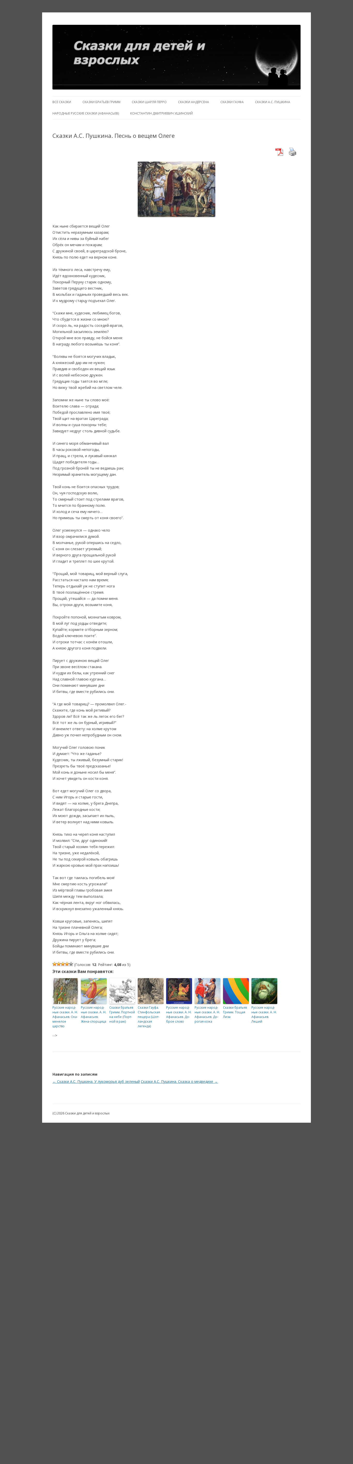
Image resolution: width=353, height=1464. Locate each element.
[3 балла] (63, 964)
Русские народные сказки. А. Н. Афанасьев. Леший (264, 1014)
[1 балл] (54, 964)
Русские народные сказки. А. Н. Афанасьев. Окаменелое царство (65, 1016)
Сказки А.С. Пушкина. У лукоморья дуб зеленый (96, 1081)
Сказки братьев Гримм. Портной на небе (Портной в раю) (122, 1014)
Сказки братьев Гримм (101, 102)
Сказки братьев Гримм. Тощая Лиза (235, 1012)
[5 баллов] (71, 964)
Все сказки (61, 102)
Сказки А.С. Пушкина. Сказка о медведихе (179, 1081)
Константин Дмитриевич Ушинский (161, 113)
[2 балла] (59, 964)
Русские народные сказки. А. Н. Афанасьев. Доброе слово (178, 1014)
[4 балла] (67, 964)
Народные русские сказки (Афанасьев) (85, 113)
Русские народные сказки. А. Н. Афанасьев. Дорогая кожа (207, 1014)
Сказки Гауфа (232, 102)
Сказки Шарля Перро (149, 102)
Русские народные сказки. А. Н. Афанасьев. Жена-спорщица (93, 1014)
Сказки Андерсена (193, 102)
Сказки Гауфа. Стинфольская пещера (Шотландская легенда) (149, 1016)
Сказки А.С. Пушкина (272, 102)
